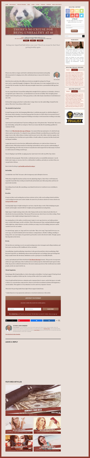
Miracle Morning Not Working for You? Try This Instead (77, 106)
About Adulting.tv (57, 4)
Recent (68, 69)
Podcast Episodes (21, 4)
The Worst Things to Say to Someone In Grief (74, 98)
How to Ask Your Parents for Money (72, 102)
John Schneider (19, 38)
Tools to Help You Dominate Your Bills (73, 99)
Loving (37, 4)
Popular (74, 69)
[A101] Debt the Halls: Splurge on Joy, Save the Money (76, 82)
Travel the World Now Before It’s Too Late (74, 94)
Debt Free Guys (47, 328)
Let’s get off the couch (11, 201)
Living (32, 4)
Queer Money (37, 330)
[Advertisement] (33, 60)
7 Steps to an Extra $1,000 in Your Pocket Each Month (76, 105)
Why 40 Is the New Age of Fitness (21, 131)
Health (33, 40)
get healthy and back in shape (27, 166)
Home (6, 4)
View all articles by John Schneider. (12, 334)
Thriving (43, 4)
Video (28, 4)
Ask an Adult (12, 4)
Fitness (26, 40)
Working (49, 4)
